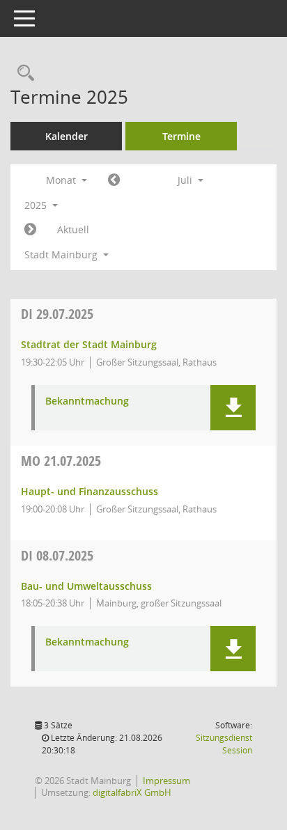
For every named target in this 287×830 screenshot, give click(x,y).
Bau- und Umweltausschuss (86, 586)
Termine (181, 136)
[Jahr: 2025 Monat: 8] (30, 229)
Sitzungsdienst (224, 744)
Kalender (66, 136)
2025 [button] (36, 205)
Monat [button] (62, 180)
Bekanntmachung (87, 401)
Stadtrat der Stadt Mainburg (89, 344)
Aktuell (73, 229)
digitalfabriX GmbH (132, 792)
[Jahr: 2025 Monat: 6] (114, 180)
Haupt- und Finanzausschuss (89, 491)
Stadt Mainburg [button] (62, 254)
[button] (233, 407)
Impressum (166, 780)
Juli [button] (186, 180)
